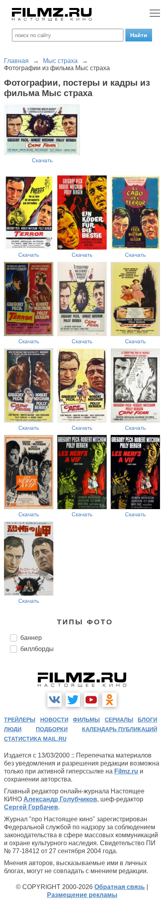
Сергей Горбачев (31, 807)
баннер (31, 637)
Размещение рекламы (82, 894)
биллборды (37, 648)
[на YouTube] (91, 700)
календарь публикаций (119, 729)
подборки (52, 729)
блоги (147, 719)
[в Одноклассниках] (109, 700)
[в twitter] (73, 700)
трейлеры (19, 719)
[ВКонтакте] (54, 700)
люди (12, 729)
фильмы (86, 719)
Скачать (42, 160)
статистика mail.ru (35, 739)
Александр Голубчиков (60, 799)
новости (54, 719)
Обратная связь (119, 886)
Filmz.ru (126, 771)
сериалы (119, 719)
